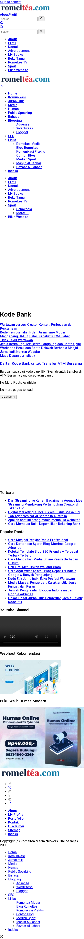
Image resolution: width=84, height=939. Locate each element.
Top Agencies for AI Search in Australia (37, 516)
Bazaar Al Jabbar (29, 167)
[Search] (1, 27)
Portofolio (16, 818)
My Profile (15, 815)
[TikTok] (9, 804)
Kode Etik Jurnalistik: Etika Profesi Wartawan (41, 579)
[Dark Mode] (1, 23)
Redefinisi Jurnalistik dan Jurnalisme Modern (33, 332)
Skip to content (10, 2)
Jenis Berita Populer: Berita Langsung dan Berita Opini (40, 344)
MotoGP (22, 213)
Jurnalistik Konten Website (20, 352)
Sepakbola (24, 209)
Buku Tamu (16, 197)
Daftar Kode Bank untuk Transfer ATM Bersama (41, 363)
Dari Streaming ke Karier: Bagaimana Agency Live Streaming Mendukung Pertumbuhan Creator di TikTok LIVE (45, 504)
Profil (13, 15)
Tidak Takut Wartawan (16, 340)
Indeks (13, 171)
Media (12, 105)
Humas (13, 109)
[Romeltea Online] (25, 11)
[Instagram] (9, 792)
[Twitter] (9, 788)
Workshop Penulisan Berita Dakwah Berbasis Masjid (39, 348)
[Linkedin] (9, 796)
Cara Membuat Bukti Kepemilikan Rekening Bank (44, 524)
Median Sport (26, 159)
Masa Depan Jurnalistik (17, 356)
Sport (12, 205)
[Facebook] (9, 784)
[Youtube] (9, 799)
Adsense (22, 124)
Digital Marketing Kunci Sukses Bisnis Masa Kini (44, 512)
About (4, 15)
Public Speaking (20, 113)
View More (8, 397)
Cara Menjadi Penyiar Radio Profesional (38, 540)
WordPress (24, 128)
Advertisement (19, 190)
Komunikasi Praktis (30, 151)
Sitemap (14, 830)
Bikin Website (18, 217)
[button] (41, 19)
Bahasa (13, 117)
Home (12, 93)
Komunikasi (17, 97)
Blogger (22, 132)
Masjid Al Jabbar (28, 163)
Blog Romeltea (27, 148)
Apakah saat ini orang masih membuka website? (44, 520)
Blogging (15, 120)
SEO (11, 136)
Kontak (13, 186)
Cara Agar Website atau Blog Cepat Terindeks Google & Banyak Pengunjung (42, 573)
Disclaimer (16, 826)
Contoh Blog (25, 155)
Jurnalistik (16, 101)
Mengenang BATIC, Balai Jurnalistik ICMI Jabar (35, 336)
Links (12, 140)
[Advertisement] (42, 264)
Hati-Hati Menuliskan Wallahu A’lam (34, 567)
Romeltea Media (28, 144)
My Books (15, 194)
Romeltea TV (17, 201)
